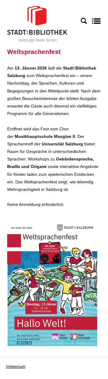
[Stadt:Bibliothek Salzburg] (37, 23)
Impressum (16, 366)
